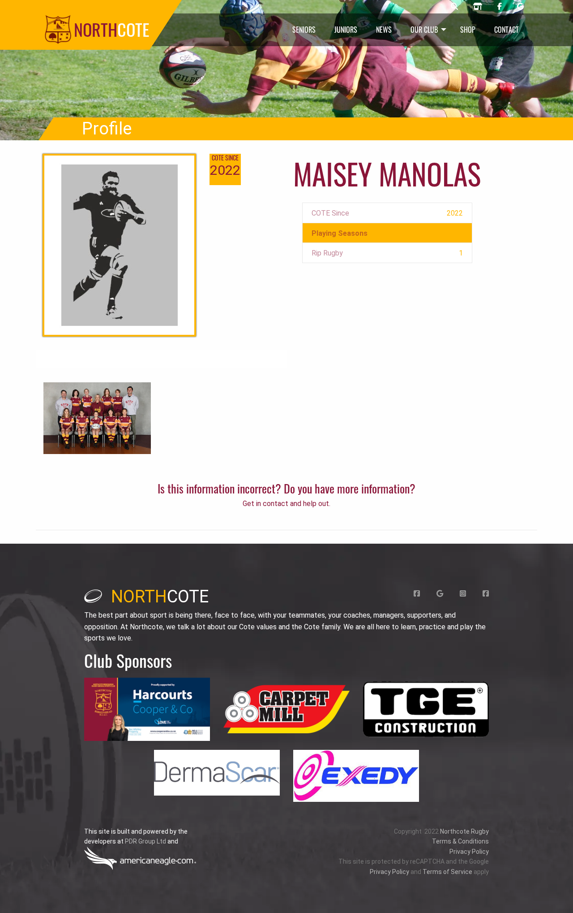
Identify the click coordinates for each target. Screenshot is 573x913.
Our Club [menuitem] (424, 29)
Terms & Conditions (460, 841)
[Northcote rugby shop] (477, 6)
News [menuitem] (384, 29)
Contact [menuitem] (506, 29)
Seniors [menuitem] (304, 29)
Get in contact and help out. (286, 503)
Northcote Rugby (464, 831)
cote (160, 596)
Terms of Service (447, 871)
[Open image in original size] (147, 709)
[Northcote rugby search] (454, 6)
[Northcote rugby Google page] (520, 6)
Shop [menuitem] (467, 29)
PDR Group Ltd (145, 841)
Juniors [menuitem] (345, 29)
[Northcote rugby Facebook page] (499, 6)
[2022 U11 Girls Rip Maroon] (97, 417)
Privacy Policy (469, 851)
